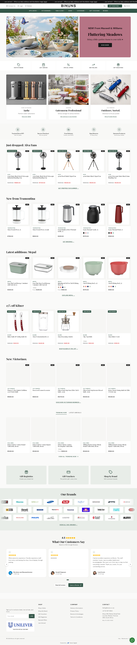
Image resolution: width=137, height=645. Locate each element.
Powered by (68, 643)
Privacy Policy (74, 611)
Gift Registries (114, 6)
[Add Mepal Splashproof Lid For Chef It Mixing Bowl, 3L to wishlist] (78, 261)
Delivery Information (76, 608)
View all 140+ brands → (68, 525)
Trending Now (61, 412)
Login (21, 6)
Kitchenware (46, 10)
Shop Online (42, 608)
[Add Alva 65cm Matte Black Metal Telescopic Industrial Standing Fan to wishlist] (27, 154)
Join (31, 616)
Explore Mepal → (68, 295)
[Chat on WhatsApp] (132, 640)
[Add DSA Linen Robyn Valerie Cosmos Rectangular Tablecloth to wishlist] (78, 419)
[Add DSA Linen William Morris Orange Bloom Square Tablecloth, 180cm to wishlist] (128, 419)
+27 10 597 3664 (107, 611)
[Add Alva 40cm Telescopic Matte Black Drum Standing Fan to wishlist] (128, 154)
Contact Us (11, 6)
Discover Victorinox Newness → (68, 402)
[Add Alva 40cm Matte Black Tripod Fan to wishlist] (103, 154)
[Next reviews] (130, 564)
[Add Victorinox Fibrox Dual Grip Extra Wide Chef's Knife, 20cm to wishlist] (78, 368)
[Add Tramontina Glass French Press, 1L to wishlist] (27, 207)
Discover (105, 45)
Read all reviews (60, 585)
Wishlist (29, 6)
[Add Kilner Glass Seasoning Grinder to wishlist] (78, 311)
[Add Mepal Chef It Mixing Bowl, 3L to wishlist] (128, 261)
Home (70, 10)
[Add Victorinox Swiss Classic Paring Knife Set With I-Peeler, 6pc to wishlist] (128, 368)
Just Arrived (42, 623)
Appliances (33, 10)
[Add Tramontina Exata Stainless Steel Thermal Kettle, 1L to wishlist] (78, 207)
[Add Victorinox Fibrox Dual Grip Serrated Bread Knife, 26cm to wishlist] (103, 368)
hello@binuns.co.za (108, 608)
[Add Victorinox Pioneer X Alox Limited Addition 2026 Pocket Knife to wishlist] (27, 368)
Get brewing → (68, 242)
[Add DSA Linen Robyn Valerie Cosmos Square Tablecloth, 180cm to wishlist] (52, 419)
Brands (105, 10)
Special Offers (42, 620)
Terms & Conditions (76, 617)
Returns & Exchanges (76, 614)
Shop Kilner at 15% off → (68, 349)
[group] (68, 563)
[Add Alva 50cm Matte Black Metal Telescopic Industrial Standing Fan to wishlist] (52, 154)
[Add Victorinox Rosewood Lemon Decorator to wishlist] (52, 368)
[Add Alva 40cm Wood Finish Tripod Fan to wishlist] (78, 154)
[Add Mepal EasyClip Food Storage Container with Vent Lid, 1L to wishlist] (27, 261)
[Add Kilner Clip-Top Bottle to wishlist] (103, 311)
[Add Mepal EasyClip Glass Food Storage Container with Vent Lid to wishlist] (52, 261)
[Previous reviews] (6, 564)
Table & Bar (59, 10)
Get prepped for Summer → (68, 188)
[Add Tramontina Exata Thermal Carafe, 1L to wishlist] (103, 207)
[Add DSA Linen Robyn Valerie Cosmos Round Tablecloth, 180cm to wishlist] (27, 419)
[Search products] (104, 6)
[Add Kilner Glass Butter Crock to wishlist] (128, 311)
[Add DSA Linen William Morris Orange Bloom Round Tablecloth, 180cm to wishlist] (103, 419)
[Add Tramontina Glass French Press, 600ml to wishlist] (52, 207)
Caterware (81, 10)
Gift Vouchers (94, 10)
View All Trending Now (67, 456)
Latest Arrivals (75, 412)
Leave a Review (74, 585)
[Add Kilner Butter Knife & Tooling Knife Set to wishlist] (27, 311)
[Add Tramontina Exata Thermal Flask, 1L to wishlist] (128, 207)
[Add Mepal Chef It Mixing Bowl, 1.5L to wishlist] (103, 261)
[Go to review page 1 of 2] (68, 579)
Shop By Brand (42, 611)
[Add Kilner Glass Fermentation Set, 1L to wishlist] (52, 311)
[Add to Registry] (27, 157)
